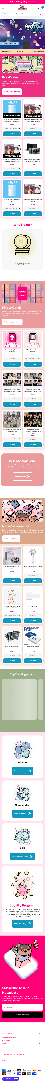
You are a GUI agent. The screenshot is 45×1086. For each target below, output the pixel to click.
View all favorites (11, 538)
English (19, 1054)
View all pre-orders (12, 92)
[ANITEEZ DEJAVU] (22, 34)
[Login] (38, 8)
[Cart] (42, 8)
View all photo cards (12, 322)
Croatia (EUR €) (8, 1054)
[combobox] (21, 14)
